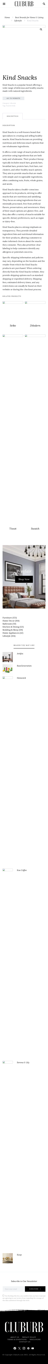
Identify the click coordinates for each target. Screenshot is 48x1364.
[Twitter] (19, 1348)
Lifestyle (18, 20)
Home (7, 17)
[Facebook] (15, 1348)
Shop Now (24, 579)
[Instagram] (24, 1348)
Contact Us (24, 1342)
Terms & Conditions (16, 1339)
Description (12, 116)
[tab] (13, 116)
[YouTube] (32, 1348)
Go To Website (13, 98)
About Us (14, 1337)
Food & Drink (10, 106)
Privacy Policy (29, 1337)
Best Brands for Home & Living (29, 17)
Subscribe (33, 1289)
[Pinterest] (28, 1348)
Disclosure (35, 1339)
